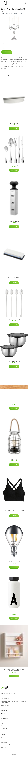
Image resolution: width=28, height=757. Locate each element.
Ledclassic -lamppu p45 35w (14, 561)
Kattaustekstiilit (4, 716)
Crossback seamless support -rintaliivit (14, 510)
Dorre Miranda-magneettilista (14, 403)
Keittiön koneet (4, 718)
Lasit (2, 723)
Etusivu (2, 13)
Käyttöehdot (4, 742)
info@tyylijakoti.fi (5, 705)
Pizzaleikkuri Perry (14, 123)
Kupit (2, 721)
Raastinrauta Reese (14, 221)
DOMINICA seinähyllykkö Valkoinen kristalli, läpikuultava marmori (14, 670)
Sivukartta (3, 747)
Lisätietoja (7, 52)
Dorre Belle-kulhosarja (14, 361)
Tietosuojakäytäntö (5, 744)
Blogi (2, 737)
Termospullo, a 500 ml (14, 613)
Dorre (14, 43)
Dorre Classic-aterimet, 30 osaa (14, 165)
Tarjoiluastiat (4, 726)
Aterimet (3, 713)
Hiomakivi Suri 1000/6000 (14, 277)
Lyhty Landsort (14, 459)
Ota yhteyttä (4, 739)
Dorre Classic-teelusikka (14, 319)
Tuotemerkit (10, 43)
